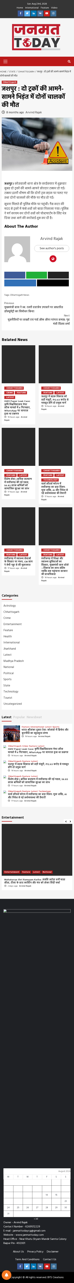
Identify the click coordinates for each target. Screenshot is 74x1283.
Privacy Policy (35, 1251)
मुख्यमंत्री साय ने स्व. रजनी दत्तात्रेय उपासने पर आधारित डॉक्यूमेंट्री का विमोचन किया (33, 307)
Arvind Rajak (33, 112)
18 (18, 1201)
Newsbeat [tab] (34, 717)
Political (8, 673)
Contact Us (49, 1259)
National (8, 667)
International (32, 8)
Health (7, 636)
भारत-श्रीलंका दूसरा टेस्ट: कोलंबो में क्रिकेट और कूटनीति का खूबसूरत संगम (45, 731)
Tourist (7, 698)
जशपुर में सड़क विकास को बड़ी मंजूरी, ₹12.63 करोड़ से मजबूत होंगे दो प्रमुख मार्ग (54, 400)
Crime (9, 392)
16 (66, 1195)
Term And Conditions (27, 1259)
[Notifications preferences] (6, 1275)
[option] (37, 859)
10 (8, 1195)
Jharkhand (9, 649)
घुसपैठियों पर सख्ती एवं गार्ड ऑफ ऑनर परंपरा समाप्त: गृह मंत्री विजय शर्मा (39, 320)
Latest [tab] (7, 717)
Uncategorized (12, 704)
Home (20, 8)
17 (8, 1201)
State (6, 685)
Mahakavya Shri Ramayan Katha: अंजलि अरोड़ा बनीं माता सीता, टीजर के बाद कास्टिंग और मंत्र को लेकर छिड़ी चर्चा (34, 881)
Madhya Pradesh (13, 661)
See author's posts (52, 248)
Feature (45, 8)
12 (28, 1195)
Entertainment (12, 624)
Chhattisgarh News (19, 295)
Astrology (9, 606)
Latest (10, 397)
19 (27, 1201)
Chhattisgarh (9, 82)
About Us (18, 1251)
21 (47, 1201)
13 (37, 1195)
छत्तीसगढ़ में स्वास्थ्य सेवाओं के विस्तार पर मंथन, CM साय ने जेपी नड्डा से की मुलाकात (18, 562)
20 (37, 1201)
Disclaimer (53, 1251)
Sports (7, 679)
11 (18, 1195)
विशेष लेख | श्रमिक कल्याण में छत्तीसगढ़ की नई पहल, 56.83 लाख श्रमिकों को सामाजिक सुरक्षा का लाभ (18, 484)
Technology (50, 480)
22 (56, 1201)
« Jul (36, 1219)
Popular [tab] (19, 717)
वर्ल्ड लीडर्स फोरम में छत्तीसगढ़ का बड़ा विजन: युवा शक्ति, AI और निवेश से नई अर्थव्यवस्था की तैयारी (54, 488)
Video (54, 8)
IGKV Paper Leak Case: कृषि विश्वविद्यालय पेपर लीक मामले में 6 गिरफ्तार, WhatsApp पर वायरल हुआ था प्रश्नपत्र (17, 407)
